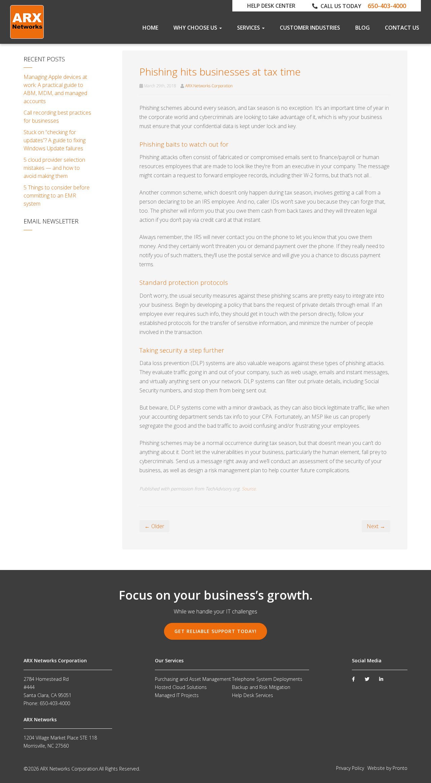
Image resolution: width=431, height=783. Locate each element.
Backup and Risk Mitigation (261, 687)
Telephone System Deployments (267, 679)
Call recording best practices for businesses (57, 116)
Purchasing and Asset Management (193, 679)
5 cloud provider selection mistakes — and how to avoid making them (54, 168)
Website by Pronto (387, 768)
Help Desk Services (252, 695)
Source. (249, 488)
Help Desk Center (271, 5)
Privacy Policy (350, 768)
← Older (154, 526)
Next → (376, 526)
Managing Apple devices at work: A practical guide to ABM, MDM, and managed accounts (55, 89)
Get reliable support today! (215, 631)
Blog (362, 27)
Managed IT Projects (177, 695)
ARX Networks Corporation (209, 86)
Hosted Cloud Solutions (181, 687)
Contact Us (402, 27)
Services (249, 27)
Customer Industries (310, 27)
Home (150, 27)
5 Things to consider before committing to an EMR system (57, 195)
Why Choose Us (196, 27)
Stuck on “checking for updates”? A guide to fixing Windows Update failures (55, 140)
